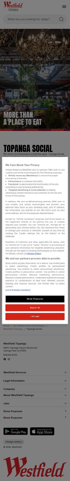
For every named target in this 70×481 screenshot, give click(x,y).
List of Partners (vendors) (17, 290)
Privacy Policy (34, 254)
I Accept (35, 316)
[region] (35, 240)
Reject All (35, 307)
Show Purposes (35, 299)
